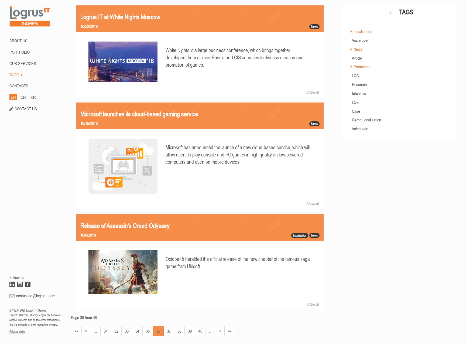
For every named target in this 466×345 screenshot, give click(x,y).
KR (33, 97)
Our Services (22, 63)
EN (13, 97)
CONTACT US (26, 108)
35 (148, 331)
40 (200, 331)
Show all (313, 92)
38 (179, 331)
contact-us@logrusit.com (35, 295)
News (358, 49)
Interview (359, 93)
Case (356, 111)
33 (127, 331)
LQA (355, 75)
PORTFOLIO (19, 52)
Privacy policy (17, 332)
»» (230, 331)
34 (137, 331)
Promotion (361, 66)
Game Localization (366, 119)
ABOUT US (18, 40)
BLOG (14, 74)
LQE (355, 102)
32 (116, 331)
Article (357, 58)
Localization (363, 31)
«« (76, 331)
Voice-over (360, 40)
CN (23, 97)
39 (190, 331)
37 (169, 331)
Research (359, 84)
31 (106, 331)
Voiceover (359, 128)
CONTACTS (18, 85)
